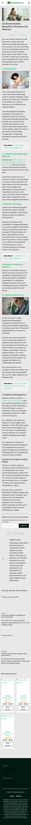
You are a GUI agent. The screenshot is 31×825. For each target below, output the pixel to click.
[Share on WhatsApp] (8, 533)
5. (13, 295)
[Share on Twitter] (15, 533)
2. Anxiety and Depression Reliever (15, 155)
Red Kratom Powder (23, 698)
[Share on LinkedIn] (22, 533)
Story (4, 21)
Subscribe (24, 526)
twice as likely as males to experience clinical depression (13, 162)
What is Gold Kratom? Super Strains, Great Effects (14, 654)
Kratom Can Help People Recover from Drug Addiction (15, 386)
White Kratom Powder (7, 734)
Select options (7, 708)
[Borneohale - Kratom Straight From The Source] (15, 2)
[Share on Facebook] (12, 533)
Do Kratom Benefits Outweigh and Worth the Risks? (13, 616)
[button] (2, 3)
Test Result (24, 817)
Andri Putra (23, 35)
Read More (6, 628)
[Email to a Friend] (19, 533)
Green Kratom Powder (8, 698)
